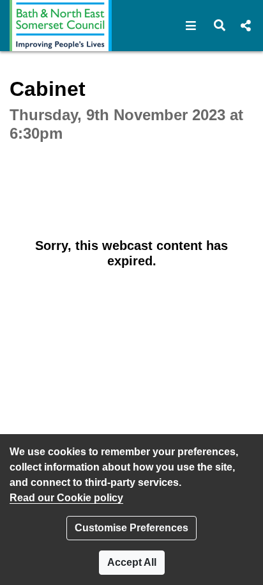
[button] (191, 25)
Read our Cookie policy (66, 497)
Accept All (131, 562)
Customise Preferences (131, 527)
